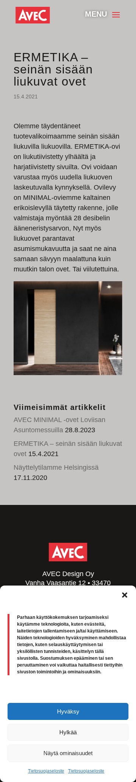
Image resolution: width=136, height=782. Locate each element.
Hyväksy (68, 711)
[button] (124, 595)
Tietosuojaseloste (46, 771)
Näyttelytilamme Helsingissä (56, 467)
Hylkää (68, 732)
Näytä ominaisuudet (68, 753)
